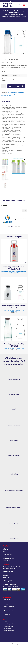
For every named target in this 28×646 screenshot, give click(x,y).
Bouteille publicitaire (13, 14)
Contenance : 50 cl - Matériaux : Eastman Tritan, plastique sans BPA (14, 272)
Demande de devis (16, 86)
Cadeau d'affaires (8, 626)
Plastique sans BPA (6, 95)
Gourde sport (18, 94)
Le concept (7, 599)
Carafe (14, 409)
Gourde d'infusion (14, 524)
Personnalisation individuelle (14, 490)
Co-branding (11, 94)
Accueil (6, 14)
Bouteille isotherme (14, 426)
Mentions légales (8, 610)
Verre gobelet (14, 440)
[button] (25, 30)
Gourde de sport (14, 394)
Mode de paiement (9, 606)
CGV (5, 608)
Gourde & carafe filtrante (14, 507)
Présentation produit (9, 635)
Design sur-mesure (14, 455)
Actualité (6, 621)
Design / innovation (9, 630)
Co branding (14, 474)
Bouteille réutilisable (14, 379)
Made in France (14, 539)
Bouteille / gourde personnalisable (13, 624)
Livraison (6, 604)
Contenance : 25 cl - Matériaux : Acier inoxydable (14, 311)
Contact (6, 602)
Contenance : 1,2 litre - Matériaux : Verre (14, 349)
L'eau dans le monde (9, 633)
